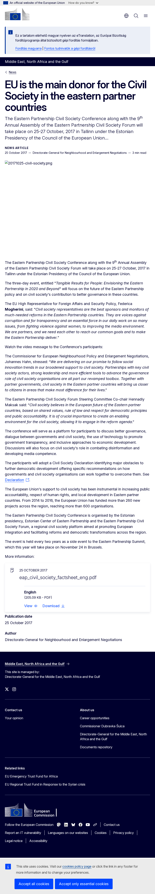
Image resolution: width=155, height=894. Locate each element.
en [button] (126, 15)
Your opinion (14, 718)
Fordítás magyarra (28, 48)
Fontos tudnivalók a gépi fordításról (69, 48)
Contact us (112, 825)
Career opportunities (94, 718)
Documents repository (96, 747)
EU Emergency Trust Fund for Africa (31, 776)
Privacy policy (123, 833)
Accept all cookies (34, 884)
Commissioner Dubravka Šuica (102, 726)
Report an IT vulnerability (23, 833)
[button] (31, 606)
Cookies (101, 833)
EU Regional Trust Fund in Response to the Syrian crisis (45, 784)
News (12, 72)
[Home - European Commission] (17, 14)
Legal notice (14, 841)
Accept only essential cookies (84, 884)
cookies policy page (76, 866)
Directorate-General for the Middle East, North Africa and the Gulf (113, 736)
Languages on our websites (68, 833)
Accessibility (38, 841)
